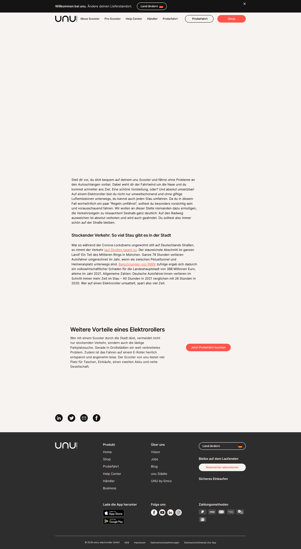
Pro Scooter (113, 18)
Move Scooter (90, 18)
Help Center (134, 18)
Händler (152, 18)
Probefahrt (170, 18)
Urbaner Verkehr (95, 56)
